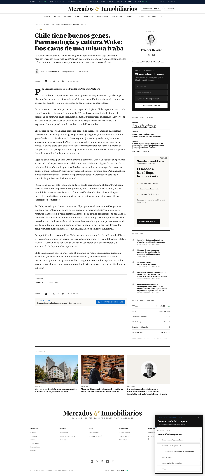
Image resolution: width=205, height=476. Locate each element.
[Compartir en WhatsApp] (54, 81)
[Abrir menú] (32, 8)
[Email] (149, 54)
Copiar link (74, 81)
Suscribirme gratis (151, 105)
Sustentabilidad (102, 16)
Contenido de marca (67, 436)
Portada (47, 16)
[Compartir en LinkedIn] (46, 81)
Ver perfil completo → (141, 151)
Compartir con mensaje (112, 302)
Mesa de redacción (96, 436)
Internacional (117, 16)
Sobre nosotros (124, 433)
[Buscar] (160, 16)
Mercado (57, 16)
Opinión (141, 16)
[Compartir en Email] (59, 81)
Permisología (52, 282)
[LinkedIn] (153, 55)
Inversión (67, 16)
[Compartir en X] (50, 81)
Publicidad (123, 440)
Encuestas (152, 16)
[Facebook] (107, 461)
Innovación (88, 16)
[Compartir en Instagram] (63, 81)
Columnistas (93, 433)
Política (78, 16)
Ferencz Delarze (52, 71)
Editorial (129, 16)
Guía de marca (124, 436)
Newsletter (64, 433)
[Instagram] (102, 461)
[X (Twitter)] (97, 461)
